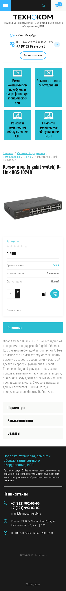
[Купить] (54, 293)
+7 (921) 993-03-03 (25, 508)
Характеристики (20, 420)
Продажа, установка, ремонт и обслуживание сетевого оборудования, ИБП (27, 460)
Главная (8, 153)
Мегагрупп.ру (33, 584)
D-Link (27, 156)
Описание (15, 327)
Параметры (16, 407)
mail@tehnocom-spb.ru (26, 513)
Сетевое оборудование (31, 153)
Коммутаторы (11, 156)
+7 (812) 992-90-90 (30, 46)
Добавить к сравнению (43, 293)
